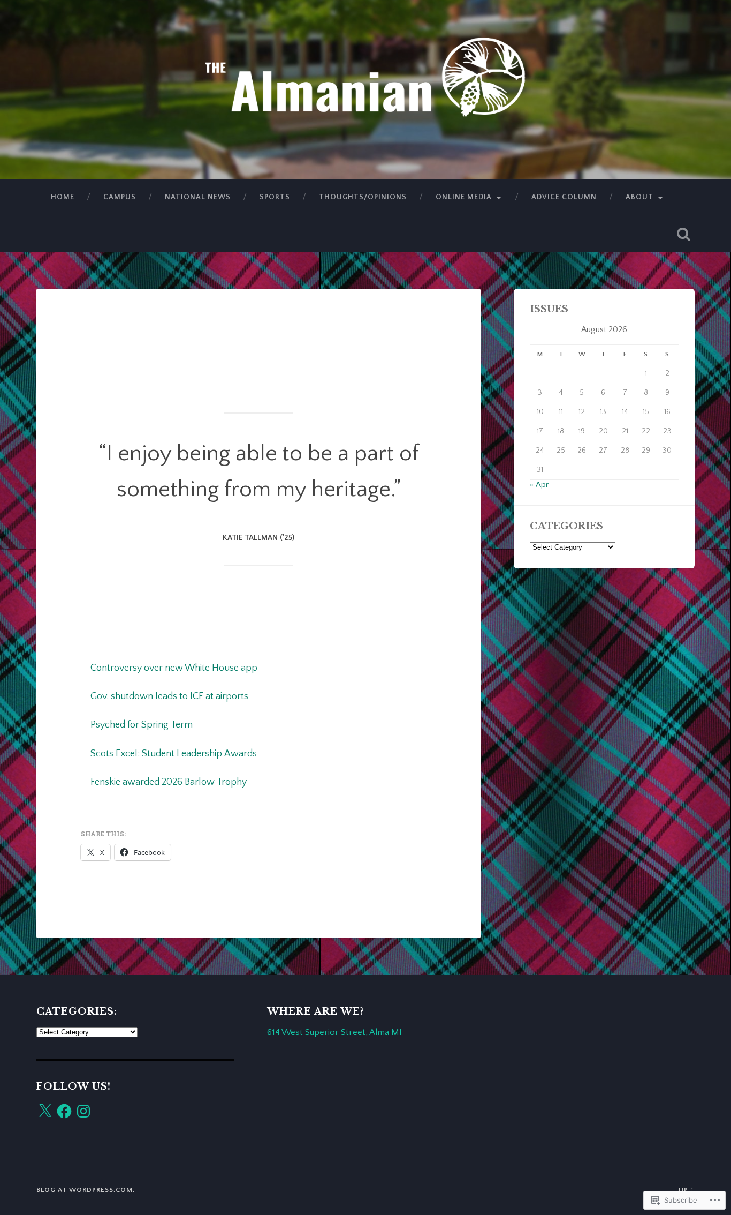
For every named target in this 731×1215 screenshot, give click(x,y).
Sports (275, 197)
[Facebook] (64, 1111)
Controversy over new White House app (173, 668)
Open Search (684, 234)
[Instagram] (83, 1111)
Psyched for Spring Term (141, 724)
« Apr (539, 484)
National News (198, 197)
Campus (119, 197)
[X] (45, 1111)
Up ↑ (687, 1190)
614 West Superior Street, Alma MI (334, 1032)
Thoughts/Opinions (363, 197)
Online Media (464, 197)
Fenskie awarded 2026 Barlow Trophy (168, 782)
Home (62, 197)
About (639, 197)
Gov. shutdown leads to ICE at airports (169, 696)
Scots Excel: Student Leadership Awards (173, 753)
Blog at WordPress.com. (85, 1190)
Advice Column (564, 197)
